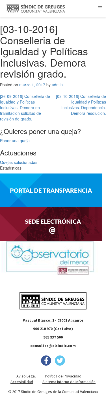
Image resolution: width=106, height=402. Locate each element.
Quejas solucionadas (18, 162)
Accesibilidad (21, 381)
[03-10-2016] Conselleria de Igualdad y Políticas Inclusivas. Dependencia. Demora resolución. (81, 104)
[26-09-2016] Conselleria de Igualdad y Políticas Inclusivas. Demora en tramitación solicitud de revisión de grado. (25, 107)
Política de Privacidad (63, 376)
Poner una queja (15, 140)
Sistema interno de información (69, 381)
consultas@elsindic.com (53, 345)
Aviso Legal (26, 376)
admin (57, 84)
